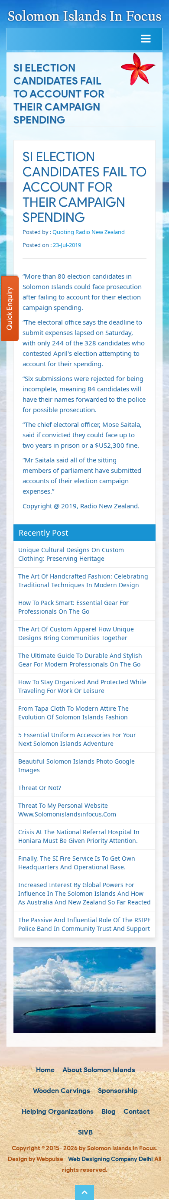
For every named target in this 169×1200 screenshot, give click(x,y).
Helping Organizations (57, 1111)
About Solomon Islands (98, 1070)
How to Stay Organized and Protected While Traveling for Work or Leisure (82, 686)
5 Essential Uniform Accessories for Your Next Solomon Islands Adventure (77, 739)
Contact (136, 1111)
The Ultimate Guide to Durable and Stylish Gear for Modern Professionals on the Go (80, 659)
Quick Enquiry (9, 308)
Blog (108, 1111)
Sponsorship (117, 1090)
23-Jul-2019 (67, 245)
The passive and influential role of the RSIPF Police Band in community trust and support (84, 924)
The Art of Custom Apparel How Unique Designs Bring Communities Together (76, 633)
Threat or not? (39, 788)
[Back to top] (84, 1192)
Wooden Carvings (61, 1090)
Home (44, 1070)
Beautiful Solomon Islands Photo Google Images (76, 765)
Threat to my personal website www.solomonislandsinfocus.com (67, 809)
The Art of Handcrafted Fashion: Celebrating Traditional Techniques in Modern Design (83, 580)
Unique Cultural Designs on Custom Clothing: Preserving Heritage (71, 554)
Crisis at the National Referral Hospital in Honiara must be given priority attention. (79, 836)
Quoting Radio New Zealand (88, 232)
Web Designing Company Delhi (110, 1159)
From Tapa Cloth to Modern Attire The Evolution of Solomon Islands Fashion (73, 712)
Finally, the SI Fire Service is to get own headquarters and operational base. (76, 862)
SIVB (84, 1132)
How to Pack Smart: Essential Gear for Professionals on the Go (73, 606)
